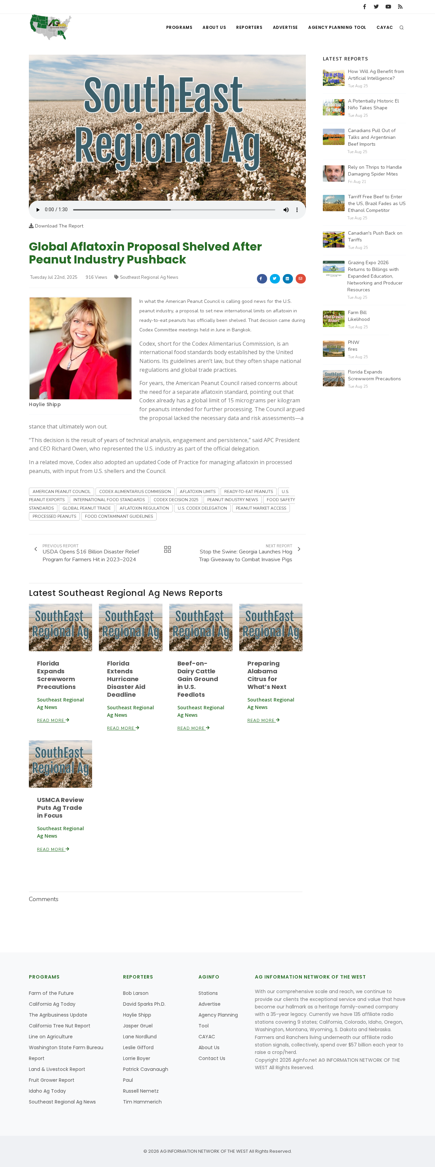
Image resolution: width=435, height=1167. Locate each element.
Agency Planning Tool (337, 27)
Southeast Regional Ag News (149, 277)
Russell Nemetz (141, 1091)
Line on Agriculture (51, 1036)
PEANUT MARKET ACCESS (261, 508)
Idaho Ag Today (47, 1091)
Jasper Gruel (138, 1025)
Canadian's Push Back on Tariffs (375, 236)
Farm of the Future (51, 993)
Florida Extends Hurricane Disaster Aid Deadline (126, 679)
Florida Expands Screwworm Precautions (56, 675)
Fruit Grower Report (51, 1080)
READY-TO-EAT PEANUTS (248, 491)
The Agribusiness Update (58, 1014)
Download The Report (58, 226)
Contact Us (211, 1058)
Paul (128, 1080)
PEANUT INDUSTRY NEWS (232, 500)
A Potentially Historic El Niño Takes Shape (373, 104)
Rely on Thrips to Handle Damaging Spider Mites (375, 170)
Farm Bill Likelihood (359, 316)
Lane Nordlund (140, 1036)
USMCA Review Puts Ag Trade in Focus (60, 808)
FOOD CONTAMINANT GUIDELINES (119, 516)
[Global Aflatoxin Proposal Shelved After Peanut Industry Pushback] (167, 127)
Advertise (285, 27)
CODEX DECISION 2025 (176, 500)
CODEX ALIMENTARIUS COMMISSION (135, 491)
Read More (51, 720)
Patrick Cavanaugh (145, 1069)
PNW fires (353, 345)
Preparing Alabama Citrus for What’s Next (266, 675)
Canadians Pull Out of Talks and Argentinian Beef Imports (372, 137)
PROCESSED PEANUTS (54, 516)
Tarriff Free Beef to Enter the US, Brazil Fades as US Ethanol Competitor (377, 204)
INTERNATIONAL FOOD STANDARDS (109, 500)
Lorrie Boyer (136, 1058)
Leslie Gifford (138, 1047)
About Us (214, 27)
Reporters (249, 27)
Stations (208, 993)
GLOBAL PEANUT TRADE (87, 508)
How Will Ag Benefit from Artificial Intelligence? (376, 74)
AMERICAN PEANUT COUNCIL (61, 491)
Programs (179, 27)
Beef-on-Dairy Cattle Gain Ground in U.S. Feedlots (197, 679)
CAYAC (385, 27)
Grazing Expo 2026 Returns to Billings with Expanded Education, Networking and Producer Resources (375, 276)
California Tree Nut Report (59, 1025)
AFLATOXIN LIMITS (197, 491)
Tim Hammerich (142, 1101)
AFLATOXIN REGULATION (144, 508)
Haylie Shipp (45, 404)
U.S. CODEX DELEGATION (202, 508)
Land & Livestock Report (57, 1069)
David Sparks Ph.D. (144, 1004)
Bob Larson (136, 993)
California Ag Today (52, 1004)
